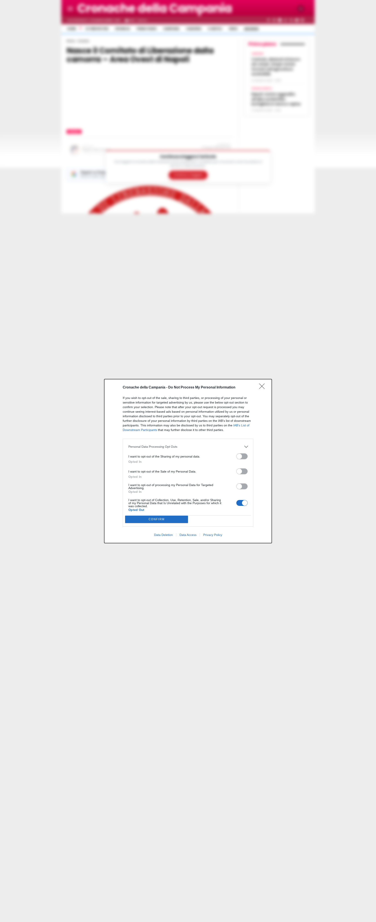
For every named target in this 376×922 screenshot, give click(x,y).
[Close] (263, 387)
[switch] (242, 456)
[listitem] (188, 446)
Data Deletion (163, 535)
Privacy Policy (212, 535)
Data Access (188, 535)
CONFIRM (157, 519)
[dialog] (188, 461)
